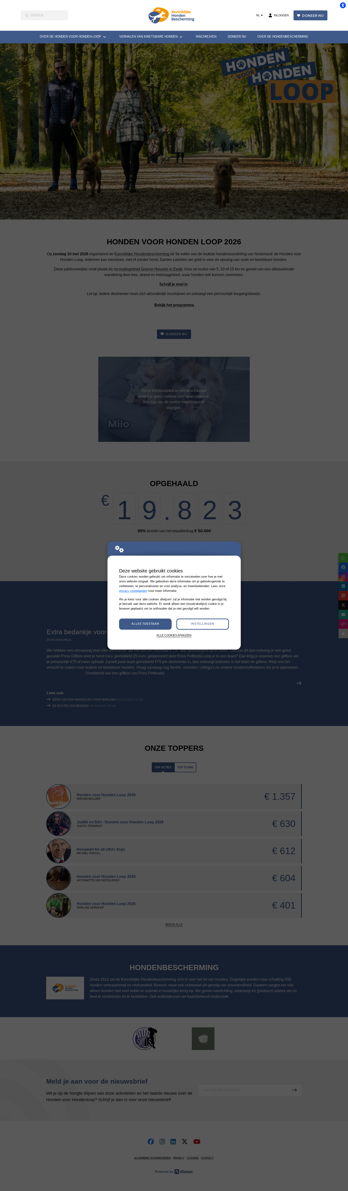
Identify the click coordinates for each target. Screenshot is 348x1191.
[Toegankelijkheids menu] (343, 5)
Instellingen (202, 624)
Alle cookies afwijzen (174, 635)
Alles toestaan (145, 624)
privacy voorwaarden (133, 591)
